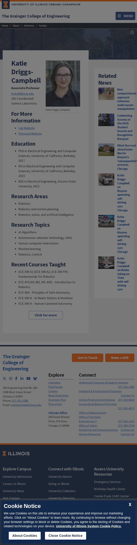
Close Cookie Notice (66, 535)
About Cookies (24, 535)
